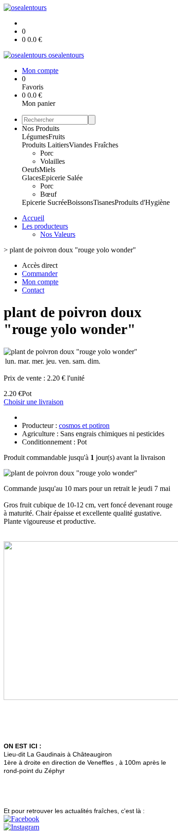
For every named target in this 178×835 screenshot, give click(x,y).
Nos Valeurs (57, 234)
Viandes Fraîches (93, 145)
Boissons (80, 202)
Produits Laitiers (45, 145)
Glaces (32, 178)
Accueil (33, 218)
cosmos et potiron (84, 425)
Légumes (35, 137)
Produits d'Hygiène (142, 202)
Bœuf (48, 194)
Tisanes (104, 202)
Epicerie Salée (62, 178)
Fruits (56, 137)
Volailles (52, 161)
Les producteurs (45, 226)
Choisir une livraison (33, 402)
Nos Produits (40, 128)
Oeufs (30, 169)
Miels (47, 169)
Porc (46, 153)
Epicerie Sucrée (44, 202)
